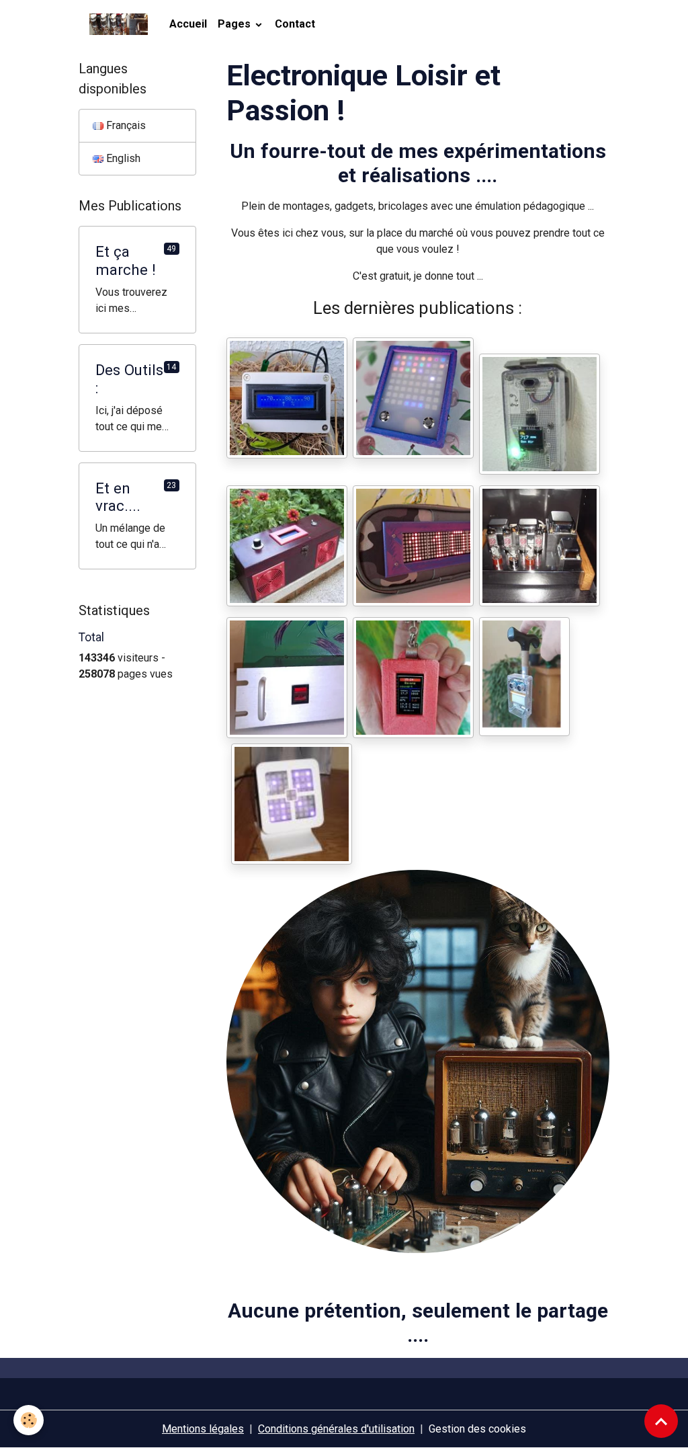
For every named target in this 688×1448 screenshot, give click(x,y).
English (121, 158)
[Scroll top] (661, 1421)
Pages (235, 23)
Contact (295, 23)
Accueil (188, 23)
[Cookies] (28, 1420)
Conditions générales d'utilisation (336, 1428)
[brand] (121, 24)
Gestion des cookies (477, 1428)
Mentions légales (203, 1428)
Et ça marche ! (125, 260)
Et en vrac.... (117, 497)
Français (124, 125)
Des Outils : (129, 379)
